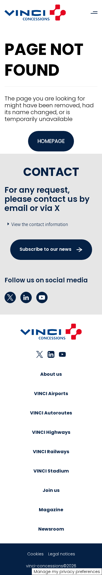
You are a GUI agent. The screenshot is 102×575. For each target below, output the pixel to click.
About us (51, 374)
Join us (51, 490)
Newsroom (51, 529)
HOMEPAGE (51, 141)
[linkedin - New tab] (26, 297)
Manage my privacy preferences (67, 571)
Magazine (51, 509)
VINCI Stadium (51, 471)
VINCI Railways (51, 451)
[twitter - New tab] (10, 297)
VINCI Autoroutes (51, 413)
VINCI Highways (51, 432)
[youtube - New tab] (42, 297)
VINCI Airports (51, 393)
